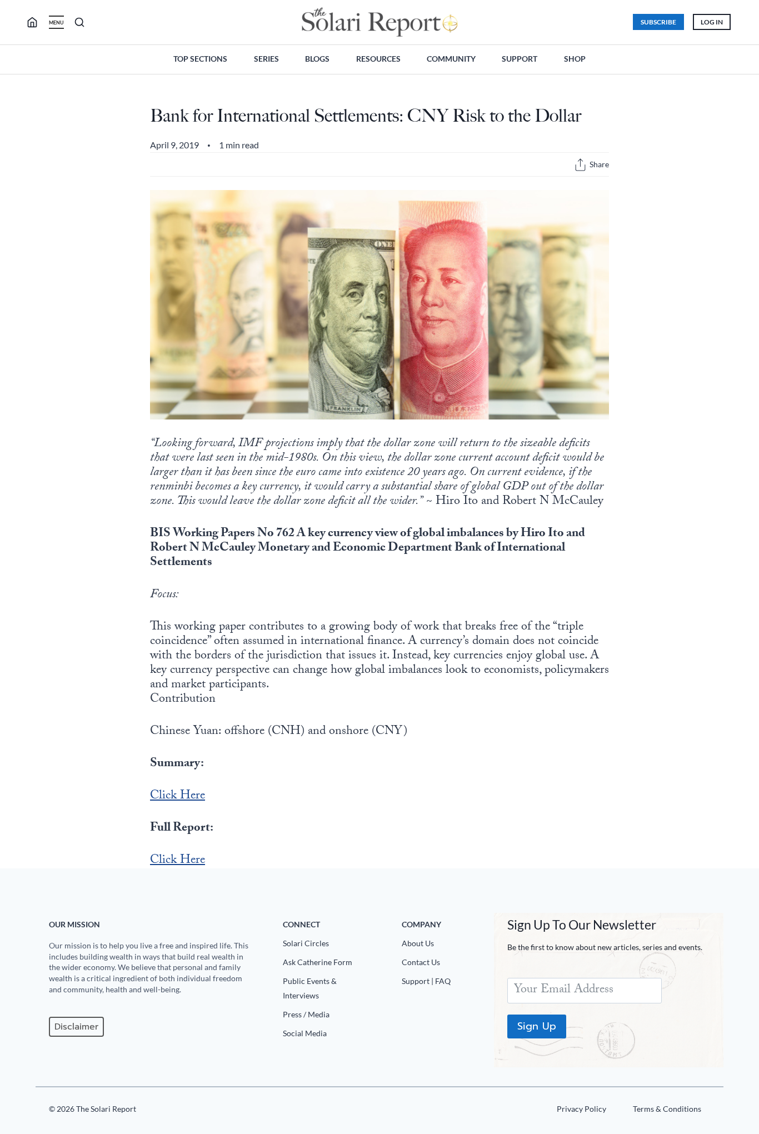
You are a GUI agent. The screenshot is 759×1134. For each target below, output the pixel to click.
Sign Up (536, 1026)
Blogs (317, 58)
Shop (575, 58)
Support (519, 58)
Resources (378, 58)
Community (451, 58)
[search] (37, 22)
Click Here (177, 796)
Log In (712, 22)
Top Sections (200, 58)
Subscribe (658, 22)
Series (266, 58)
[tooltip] (580, 165)
